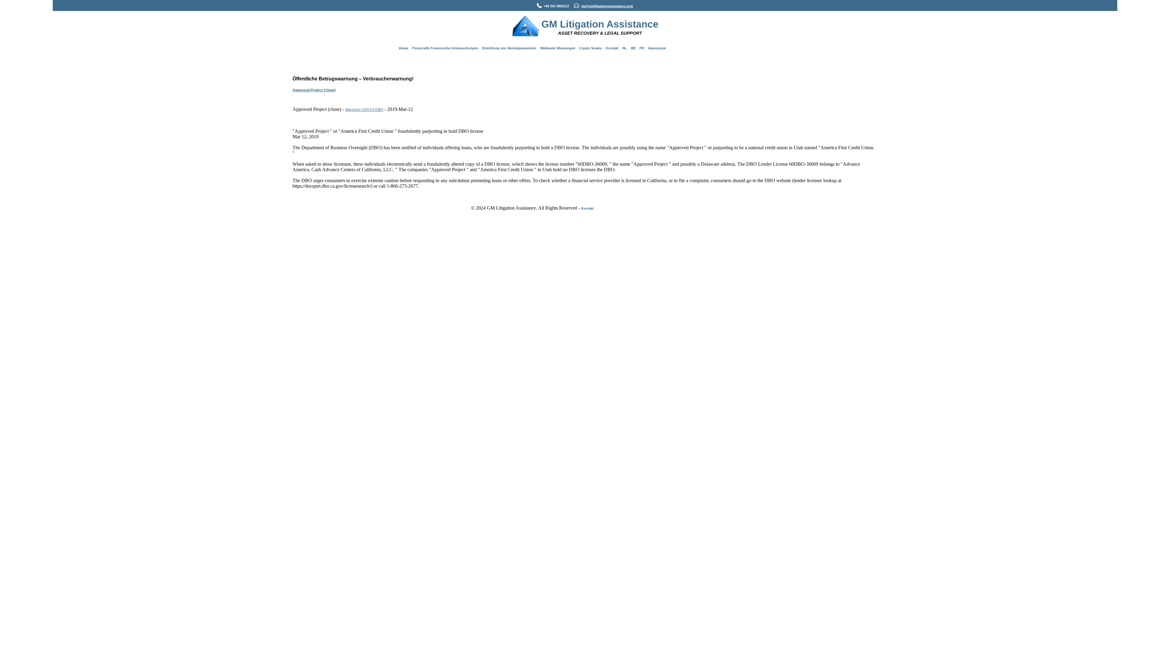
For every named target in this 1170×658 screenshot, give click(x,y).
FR (642, 48)
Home (403, 48)
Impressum (657, 48)
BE (633, 48)
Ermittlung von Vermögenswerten (509, 48)
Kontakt (612, 48)
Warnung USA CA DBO (364, 110)
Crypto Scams (590, 48)
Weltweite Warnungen (557, 48)
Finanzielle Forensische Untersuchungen (445, 48)
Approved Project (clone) (314, 90)
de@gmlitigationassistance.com (607, 6)
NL (624, 48)
